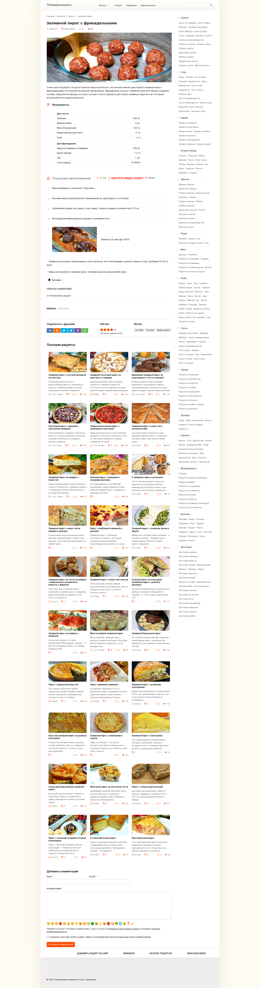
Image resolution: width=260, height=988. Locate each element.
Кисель (182, 445)
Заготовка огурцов (187, 552)
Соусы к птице (185, 359)
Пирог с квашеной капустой (63, 684)
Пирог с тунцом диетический (147, 787)
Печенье (183, 536)
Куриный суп (194, 81)
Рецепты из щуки (187, 321)
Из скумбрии (199, 317)
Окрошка (183, 81)
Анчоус (197, 296)
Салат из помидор (187, 23)
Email (92, 876)
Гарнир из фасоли (187, 144)
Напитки (185, 435)
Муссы (208, 420)
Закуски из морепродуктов (191, 222)
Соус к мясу (199, 359)
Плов (197, 160)
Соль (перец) (64, 162)
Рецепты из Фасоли (188, 400)
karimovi (51, 308)
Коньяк (208, 440)
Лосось (196, 287)
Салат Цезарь (200, 31)
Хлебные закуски (187, 218)
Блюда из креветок (188, 499)
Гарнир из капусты (187, 135)
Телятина (192, 254)
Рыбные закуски (186, 193)
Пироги (192, 532)
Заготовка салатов (187, 612)
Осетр (190, 296)
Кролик (208, 267)
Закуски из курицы (187, 188)
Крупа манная (64, 153)
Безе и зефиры (196, 424)
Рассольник (200, 77)
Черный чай (204, 462)
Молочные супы (186, 107)
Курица (191, 238)
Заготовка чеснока (188, 590)
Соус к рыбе (184, 350)
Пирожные (184, 523)
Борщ (181, 77)
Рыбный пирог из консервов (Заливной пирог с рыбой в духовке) (147, 582)
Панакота (183, 429)
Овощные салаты (203, 35)
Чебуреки (183, 532)
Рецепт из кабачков (188, 409)
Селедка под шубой (197, 27)
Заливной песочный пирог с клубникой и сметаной (105, 427)
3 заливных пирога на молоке (147, 477)
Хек (197, 300)
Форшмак (183, 197)
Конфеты (183, 424)
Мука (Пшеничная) (66, 127)
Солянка (189, 77)
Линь (206, 292)
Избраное (129, 953)
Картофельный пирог (143, 838)
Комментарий (54, 888)
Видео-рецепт (163, 330)
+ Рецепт (118, 5)
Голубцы (193, 173)
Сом (208, 317)
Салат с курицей (186, 35)
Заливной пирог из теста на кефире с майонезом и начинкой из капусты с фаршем (67, 582)
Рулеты (191, 540)
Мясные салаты (202, 65)
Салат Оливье (203, 23)
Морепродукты (189, 468)
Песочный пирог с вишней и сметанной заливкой (63, 427)
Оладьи (191, 527)
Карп (205, 296)
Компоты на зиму (187, 582)
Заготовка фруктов (188, 573)
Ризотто (199, 168)
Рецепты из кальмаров (189, 486)
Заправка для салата (188, 333)
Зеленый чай (185, 457)
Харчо (204, 81)
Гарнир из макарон (187, 123)
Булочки (208, 532)
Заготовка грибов (187, 616)
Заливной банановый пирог (146, 633)
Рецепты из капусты (188, 383)
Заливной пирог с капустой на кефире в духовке (64, 529)
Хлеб (192, 523)
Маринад (204, 333)
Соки (189, 440)
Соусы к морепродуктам (190, 346)
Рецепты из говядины (189, 259)
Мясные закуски (186, 184)
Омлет (182, 168)
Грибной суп (184, 85)
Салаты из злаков (187, 44)
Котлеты (183, 156)
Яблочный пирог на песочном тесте (109, 787)
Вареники (183, 173)
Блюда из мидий (186, 482)
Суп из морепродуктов (189, 98)
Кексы (200, 527)
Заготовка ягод (186, 599)
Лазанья (191, 164)
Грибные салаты (186, 57)
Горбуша (206, 287)
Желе (188, 420)
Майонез (183, 337)
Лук (59, 157)
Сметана (61, 118)
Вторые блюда (188, 150)
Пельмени (192, 156)
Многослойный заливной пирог (106, 633)
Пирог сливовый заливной (104, 684)
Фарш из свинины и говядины (72, 148)
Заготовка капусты (188, 560)
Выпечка (185, 514)
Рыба (183, 278)
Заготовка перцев (187, 577)
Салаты (185, 17)
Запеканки (193, 536)
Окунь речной (185, 317)
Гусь (198, 238)
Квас (194, 457)
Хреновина (191, 341)
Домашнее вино (194, 445)
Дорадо (182, 296)
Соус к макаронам (203, 354)
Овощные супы (198, 111)
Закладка (56, 280)
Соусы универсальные (198, 337)
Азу (206, 164)
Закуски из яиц (203, 193)
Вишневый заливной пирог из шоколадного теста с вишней (148, 376)
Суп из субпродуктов (188, 102)
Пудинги (200, 523)
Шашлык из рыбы (201, 309)
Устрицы (183, 473)
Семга (181, 313)
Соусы (184, 328)
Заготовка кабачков (188, 607)
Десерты (185, 415)
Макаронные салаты (188, 61)
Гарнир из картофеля (188, 127)
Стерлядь (192, 304)
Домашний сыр (204, 582)
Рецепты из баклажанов (190, 396)
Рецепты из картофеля (189, 391)
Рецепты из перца (187, 404)
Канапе (199, 201)
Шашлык (183, 254)
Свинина (205, 259)
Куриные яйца (64, 123)
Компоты (202, 457)
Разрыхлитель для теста (69, 132)
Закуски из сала (186, 227)
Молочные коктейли (188, 453)
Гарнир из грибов (202, 131)
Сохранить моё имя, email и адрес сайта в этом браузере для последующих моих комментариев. (100, 937)
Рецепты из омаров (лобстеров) (194, 503)
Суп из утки (196, 85)
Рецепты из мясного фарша (192, 271)
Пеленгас (198, 292)
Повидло (192, 569)
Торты (202, 536)
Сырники (183, 540)
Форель (182, 300)
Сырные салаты (186, 65)
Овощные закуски (187, 214)
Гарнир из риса (186, 131)
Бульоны (199, 107)
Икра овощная (204, 565)
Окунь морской (186, 292)
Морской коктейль (187, 495)
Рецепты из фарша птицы (191, 243)
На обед (139, 330)
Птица (184, 233)
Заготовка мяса (201, 586)
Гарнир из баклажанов (189, 140)
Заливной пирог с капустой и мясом (109, 579)
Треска (204, 300)
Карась (182, 283)
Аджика (195, 350)
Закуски (185, 179)
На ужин (150, 330)
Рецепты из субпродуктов (191, 267)
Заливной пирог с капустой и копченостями (147, 427)
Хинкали (190, 168)
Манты (202, 156)
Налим (182, 309)
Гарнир (184, 117)
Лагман (199, 164)
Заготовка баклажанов (189, 603)
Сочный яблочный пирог (103, 838)
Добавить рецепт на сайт (92, 953)
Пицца (191, 519)
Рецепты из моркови (188, 374)
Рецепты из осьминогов (190, 507)
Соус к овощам (186, 354)
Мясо (183, 249)
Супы (183, 72)
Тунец (189, 283)
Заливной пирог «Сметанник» (147, 735)
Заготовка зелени (187, 565)
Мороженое (198, 420)
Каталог (102, 5)
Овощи (184, 369)
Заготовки (186, 547)
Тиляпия (202, 304)
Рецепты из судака (195, 313)
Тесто (199, 532)
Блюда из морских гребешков (193, 478)
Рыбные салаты (186, 48)
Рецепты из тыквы (187, 387)
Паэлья (182, 164)
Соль (59, 137)
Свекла (200, 404)
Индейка (183, 238)
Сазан (189, 309)
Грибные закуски (187, 206)
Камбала (183, 304)
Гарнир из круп (203, 144)
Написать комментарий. (59, 288)
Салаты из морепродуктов (191, 40)
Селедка (203, 283)
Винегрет (183, 27)
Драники (183, 160)
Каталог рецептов (161, 953)
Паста (191, 160)
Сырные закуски (186, 201)
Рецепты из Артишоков (190, 379)
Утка (206, 243)
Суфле (182, 420)
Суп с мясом (197, 90)
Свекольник (184, 111)
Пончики (200, 519)
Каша (203, 160)
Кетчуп (182, 341)
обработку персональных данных (124, 929)
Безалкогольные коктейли (191, 449)
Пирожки (183, 519)
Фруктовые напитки (188, 462)
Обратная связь (148, 5)
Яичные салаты (204, 44)
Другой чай (198, 440)
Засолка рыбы (185, 586)
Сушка (201, 569)
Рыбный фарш (185, 287)
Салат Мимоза (185, 31)
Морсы (182, 440)
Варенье (182, 569)
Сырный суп (184, 90)
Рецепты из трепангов (189, 490)
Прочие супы (206, 102)
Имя (50, 876)
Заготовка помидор (188, 556)
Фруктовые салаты (188, 52)
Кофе (205, 445)
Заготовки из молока (189, 594)
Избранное (131, 5)
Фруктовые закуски (188, 210)
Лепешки (183, 527)
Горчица (202, 341)
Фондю (192, 197)
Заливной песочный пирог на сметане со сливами (105, 376)
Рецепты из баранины (189, 263)
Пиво (201, 453)
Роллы (202, 210)
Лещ (196, 283)
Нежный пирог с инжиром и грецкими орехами (104, 478)
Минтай (190, 300)
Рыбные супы (185, 94)
